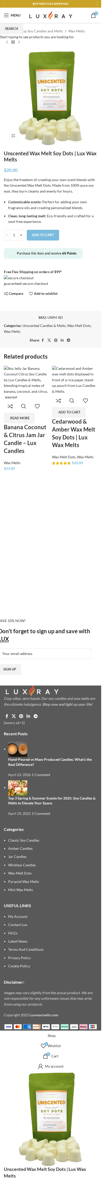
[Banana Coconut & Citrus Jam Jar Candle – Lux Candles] (26, 379)
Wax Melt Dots (63, 457)
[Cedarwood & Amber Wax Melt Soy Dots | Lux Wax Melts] (75, 379)
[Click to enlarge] (13, 135)
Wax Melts (12, 463)
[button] (69, 412)
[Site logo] (51, 15)
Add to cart (43, 235)
